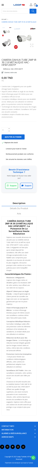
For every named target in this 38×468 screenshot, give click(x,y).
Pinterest (13, 447)
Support (13, 186)
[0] (35, 4)
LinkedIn (23, 447)
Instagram (18, 447)
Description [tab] (19, 203)
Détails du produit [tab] (19, 208)
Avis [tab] (19, 213)
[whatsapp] (33, 457)
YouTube (7, 447)
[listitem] (7, 32)
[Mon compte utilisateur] (31, 4)
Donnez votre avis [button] (10, 72)
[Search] (33, 11)
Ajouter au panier (13, 137)
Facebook (2, 447)
